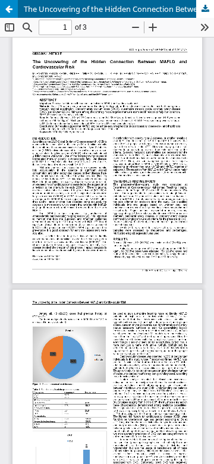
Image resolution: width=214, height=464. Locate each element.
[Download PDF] (205, 9)
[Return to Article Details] (9, 9)
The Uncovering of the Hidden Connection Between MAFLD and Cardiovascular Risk (119, 9)
